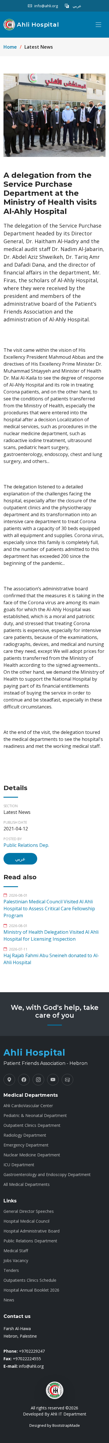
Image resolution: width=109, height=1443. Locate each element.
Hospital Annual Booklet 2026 (31, 1290)
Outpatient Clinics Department (31, 1125)
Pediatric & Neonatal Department (35, 1116)
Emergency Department (26, 1145)
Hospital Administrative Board (31, 1231)
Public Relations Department (30, 1241)
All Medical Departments (26, 1184)
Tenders (11, 1270)
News (8, 1300)
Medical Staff (15, 1251)
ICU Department (18, 1165)
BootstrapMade (66, 1425)
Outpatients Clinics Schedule (29, 1280)
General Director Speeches (28, 1211)
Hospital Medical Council (26, 1221)
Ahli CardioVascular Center (28, 1106)
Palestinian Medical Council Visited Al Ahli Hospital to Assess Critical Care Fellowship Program (49, 908)
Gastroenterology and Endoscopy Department (47, 1175)
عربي (20, 859)
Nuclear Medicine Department (31, 1155)
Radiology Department (24, 1135)
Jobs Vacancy (15, 1261)
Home (10, 47)
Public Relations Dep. (26, 845)
